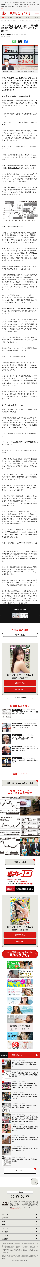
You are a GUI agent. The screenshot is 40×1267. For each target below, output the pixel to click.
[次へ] (39, 615)
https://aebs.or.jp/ (15, 1208)
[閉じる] (38, 5)
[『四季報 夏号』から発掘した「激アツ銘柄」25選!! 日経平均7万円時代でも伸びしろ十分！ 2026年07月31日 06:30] (30, 846)
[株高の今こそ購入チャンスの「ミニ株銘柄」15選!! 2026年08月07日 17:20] (30, 826)
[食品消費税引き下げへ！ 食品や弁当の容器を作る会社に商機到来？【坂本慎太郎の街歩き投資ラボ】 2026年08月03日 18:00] (10, 846)
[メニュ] (37, 13)
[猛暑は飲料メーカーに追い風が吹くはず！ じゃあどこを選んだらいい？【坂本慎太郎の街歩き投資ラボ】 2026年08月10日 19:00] (10, 826)
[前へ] (1, 615)
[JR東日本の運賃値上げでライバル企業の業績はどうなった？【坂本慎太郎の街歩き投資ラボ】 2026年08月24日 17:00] (10, 806)
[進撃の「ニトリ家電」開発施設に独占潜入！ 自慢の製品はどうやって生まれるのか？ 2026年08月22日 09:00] (30, 806)
